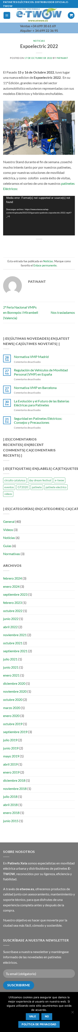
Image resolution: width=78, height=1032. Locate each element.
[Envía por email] (42, 246)
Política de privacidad (39, 1024)
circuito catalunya (14, 480)
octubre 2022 (12, 611)
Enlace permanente (45, 265)
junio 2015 (11, 821)
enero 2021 (11, 675)
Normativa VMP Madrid (31, 357)
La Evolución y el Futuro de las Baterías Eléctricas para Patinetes (41, 403)
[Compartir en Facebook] (27, 246)
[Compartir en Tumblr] (57, 246)
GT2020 (23, 487)
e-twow (59, 480)
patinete (37, 487)
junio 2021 (11, 667)
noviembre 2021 (15, 635)
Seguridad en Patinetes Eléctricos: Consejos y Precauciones (38, 420)
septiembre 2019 (15, 732)
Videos (8, 530)
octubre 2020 (12, 699)
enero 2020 (11, 716)
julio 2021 (10, 659)
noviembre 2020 (15, 691)
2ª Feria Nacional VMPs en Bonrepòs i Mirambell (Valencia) (20, 312)
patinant (62, 58)
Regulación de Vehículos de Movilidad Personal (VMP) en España (41, 372)
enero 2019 (11, 772)
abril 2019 (10, 764)
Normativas (11, 554)
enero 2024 (11, 586)
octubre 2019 (12, 724)
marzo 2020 (11, 708)
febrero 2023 (12, 602)
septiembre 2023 (15, 594)
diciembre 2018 (14, 780)
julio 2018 (10, 796)
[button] (7, 15)
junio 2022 (11, 619)
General (9, 521)
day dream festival (40, 480)
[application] (39, 216)
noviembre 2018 (15, 788)
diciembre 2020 (14, 683)
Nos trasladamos (63, 312)
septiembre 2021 (15, 651)
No (47, 1016)
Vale (32, 1016)
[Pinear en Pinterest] (50, 246)
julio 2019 (10, 740)
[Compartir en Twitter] (35, 246)
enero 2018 (11, 813)
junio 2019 (11, 748)
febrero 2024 (12, 578)
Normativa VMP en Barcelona (35, 388)
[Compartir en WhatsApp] (20, 246)
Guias (7, 546)
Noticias (39, 40)
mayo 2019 (11, 756)
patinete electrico (56, 487)
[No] (72, 1013)
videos (8, 494)
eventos (9, 487)
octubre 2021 (12, 643)
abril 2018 (10, 805)
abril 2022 (10, 627)
